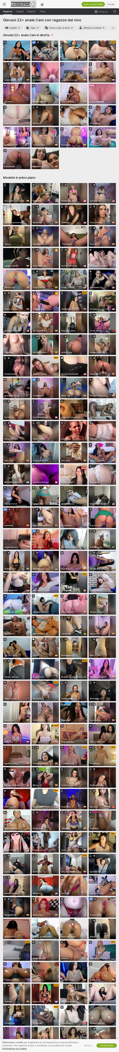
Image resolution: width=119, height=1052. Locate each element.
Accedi (111, 4)
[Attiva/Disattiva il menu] (4, 4)
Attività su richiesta (92, 28)
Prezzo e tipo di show (59, 28)
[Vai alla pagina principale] (23, 4)
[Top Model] (42, 4)
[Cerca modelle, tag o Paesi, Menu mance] (114, 11)
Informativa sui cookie (14, 1048)
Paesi (33, 28)
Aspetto (13, 28)
